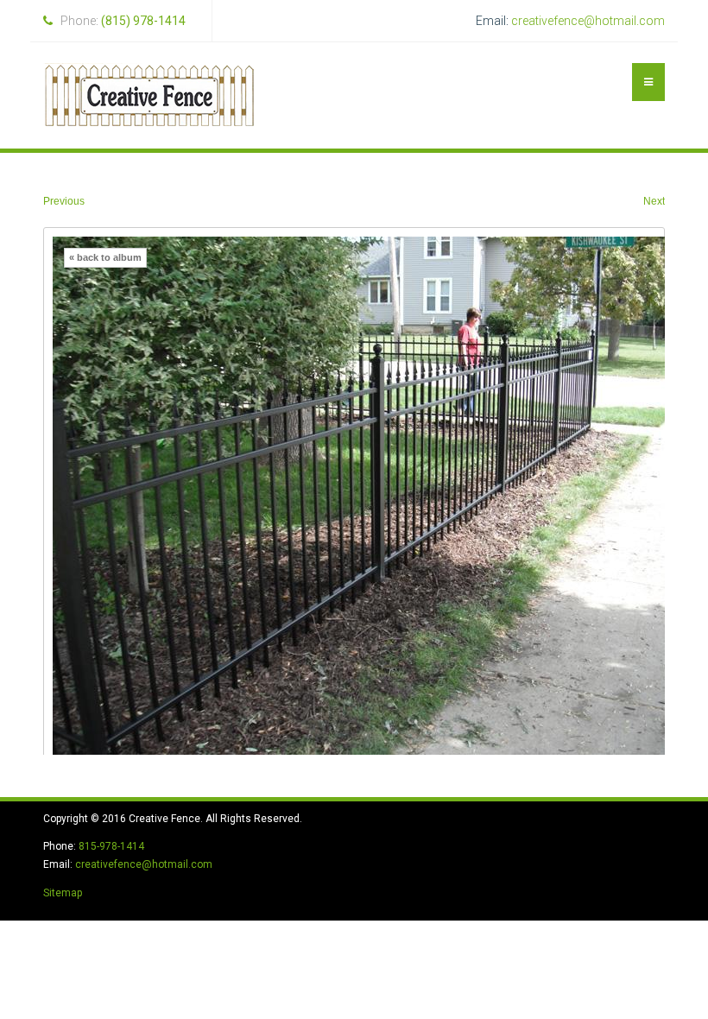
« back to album (105, 257)
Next (654, 201)
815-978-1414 (111, 846)
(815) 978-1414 (143, 21)
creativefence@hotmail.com (588, 21)
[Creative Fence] (149, 95)
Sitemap (62, 893)
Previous (64, 201)
